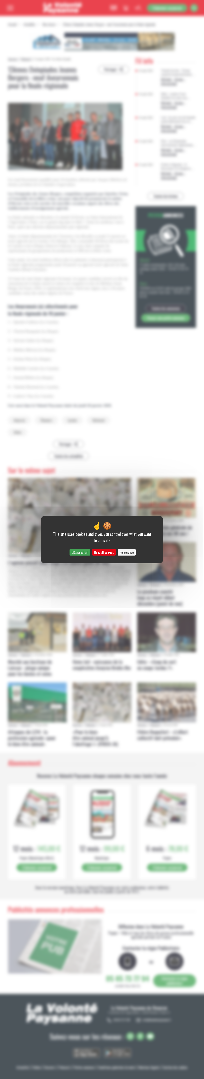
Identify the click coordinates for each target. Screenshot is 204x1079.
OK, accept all (80, 552)
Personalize (127, 552)
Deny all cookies (104, 552)
